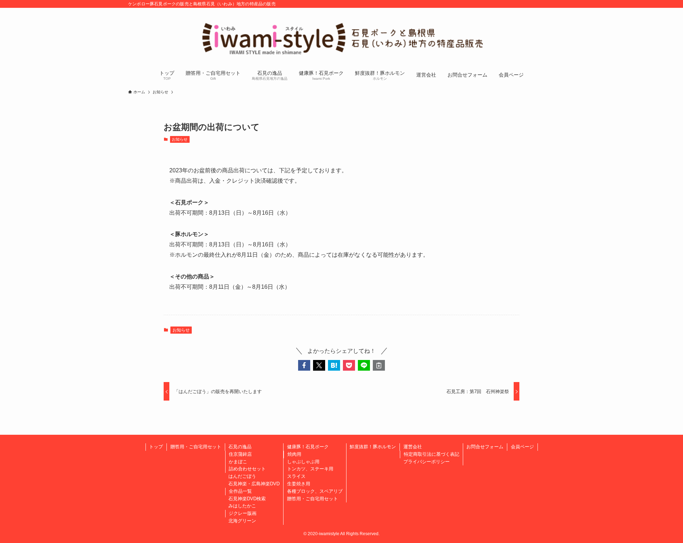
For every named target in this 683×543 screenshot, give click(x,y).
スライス (296, 476)
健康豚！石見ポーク (308, 446)
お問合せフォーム (484, 446)
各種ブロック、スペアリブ (315, 491)
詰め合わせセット (247, 468)
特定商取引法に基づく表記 (431, 454)
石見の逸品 (240, 446)
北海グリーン (242, 520)
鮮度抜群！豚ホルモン (373, 446)
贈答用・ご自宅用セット (195, 446)
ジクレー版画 (242, 513)
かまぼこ (238, 461)
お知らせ (179, 139)
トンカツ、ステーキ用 (310, 468)
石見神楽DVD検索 (247, 498)
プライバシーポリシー (426, 461)
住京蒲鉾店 (240, 454)
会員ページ (522, 446)
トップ (156, 446)
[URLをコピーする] (379, 365)
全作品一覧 (240, 491)
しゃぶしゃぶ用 (303, 461)
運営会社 (412, 446)
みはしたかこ (242, 505)
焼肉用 (294, 454)
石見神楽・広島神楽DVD (254, 483)
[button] (304, 365)
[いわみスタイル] (341, 37)
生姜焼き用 (298, 483)
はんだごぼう (242, 476)
